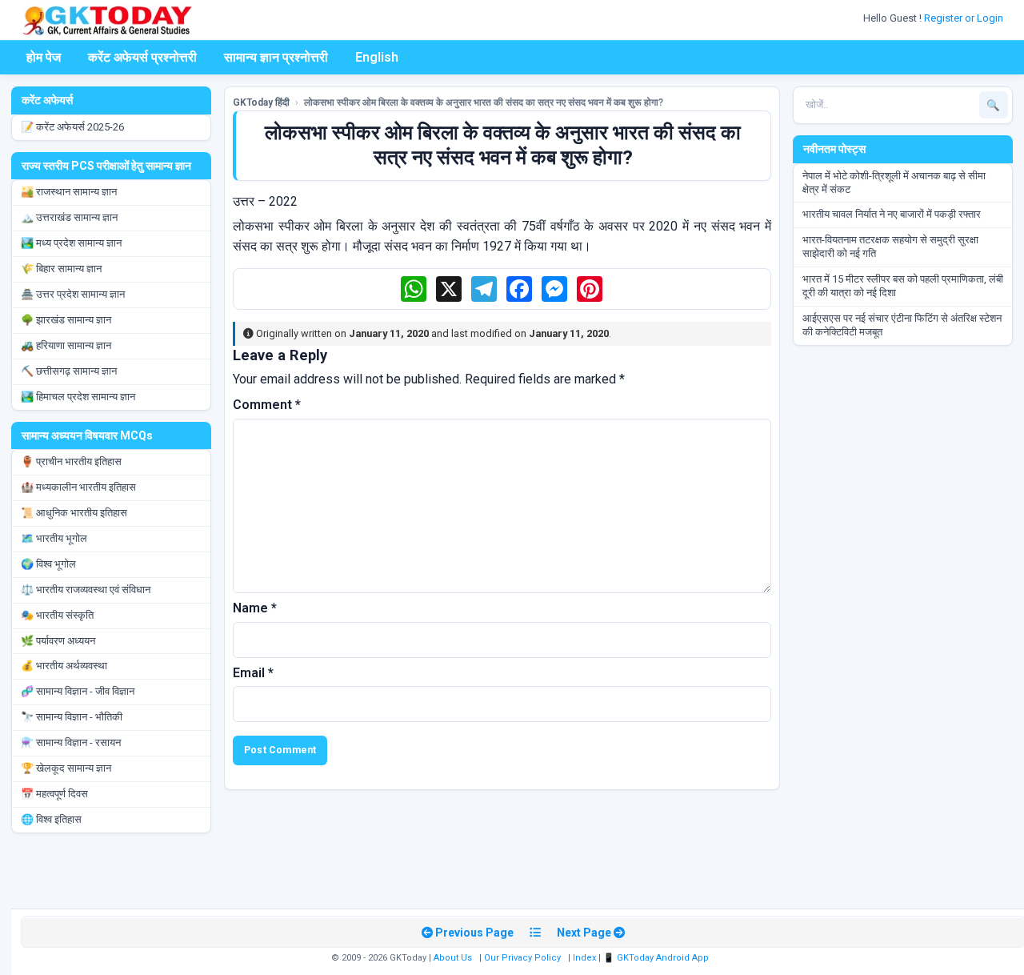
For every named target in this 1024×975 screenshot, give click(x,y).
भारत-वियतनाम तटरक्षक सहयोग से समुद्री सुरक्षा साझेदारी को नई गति (890, 246)
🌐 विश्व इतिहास (51, 819)
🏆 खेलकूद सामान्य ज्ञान (66, 768)
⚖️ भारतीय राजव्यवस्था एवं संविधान (85, 590)
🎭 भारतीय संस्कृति (57, 615)
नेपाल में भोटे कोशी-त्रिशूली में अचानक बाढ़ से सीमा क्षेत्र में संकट (894, 182)
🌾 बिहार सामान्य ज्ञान (61, 269)
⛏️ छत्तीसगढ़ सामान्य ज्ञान (69, 371)
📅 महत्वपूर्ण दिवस (54, 794)
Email (253, 672)
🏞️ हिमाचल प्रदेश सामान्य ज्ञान (78, 397)
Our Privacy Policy (522, 958)
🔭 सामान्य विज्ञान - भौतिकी (71, 717)
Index (584, 958)
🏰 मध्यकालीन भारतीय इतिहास (78, 487)
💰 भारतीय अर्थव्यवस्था (64, 666)
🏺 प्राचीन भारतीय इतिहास (71, 461)
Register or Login (965, 18)
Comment (267, 404)
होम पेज (43, 57)
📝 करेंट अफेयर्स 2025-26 (72, 127)
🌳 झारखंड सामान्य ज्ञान (66, 320)
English (376, 57)
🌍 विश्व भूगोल (48, 564)
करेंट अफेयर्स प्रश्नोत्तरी (142, 57)
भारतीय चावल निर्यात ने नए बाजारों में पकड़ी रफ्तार (891, 214)
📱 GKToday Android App (657, 958)
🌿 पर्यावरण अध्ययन (58, 641)
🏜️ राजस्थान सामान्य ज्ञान (69, 192)
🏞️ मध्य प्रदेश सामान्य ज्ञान (71, 243)
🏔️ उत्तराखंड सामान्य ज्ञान (69, 217)
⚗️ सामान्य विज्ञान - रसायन (71, 742)
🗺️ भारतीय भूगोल (54, 538)
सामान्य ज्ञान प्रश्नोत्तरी (276, 57)
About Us (453, 958)
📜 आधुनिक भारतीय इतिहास (74, 513)
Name (255, 608)
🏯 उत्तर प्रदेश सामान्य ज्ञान (73, 294)
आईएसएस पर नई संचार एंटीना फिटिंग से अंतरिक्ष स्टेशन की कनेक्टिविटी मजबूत (902, 325)
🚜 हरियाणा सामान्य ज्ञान (66, 345)
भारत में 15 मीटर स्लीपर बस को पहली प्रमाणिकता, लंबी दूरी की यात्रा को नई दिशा (902, 286)
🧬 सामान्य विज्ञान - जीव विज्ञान (77, 691)
